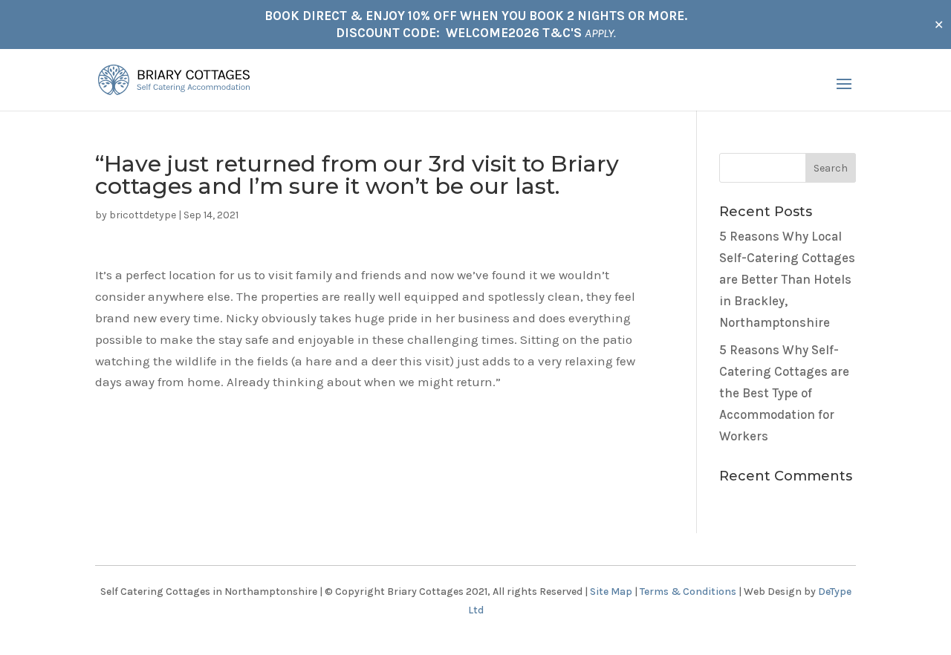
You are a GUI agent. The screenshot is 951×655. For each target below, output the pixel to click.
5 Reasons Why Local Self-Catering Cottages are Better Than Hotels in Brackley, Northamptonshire (787, 279)
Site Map (611, 591)
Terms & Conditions (688, 591)
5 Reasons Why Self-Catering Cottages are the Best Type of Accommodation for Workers (784, 392)
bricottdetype (142, 215)
